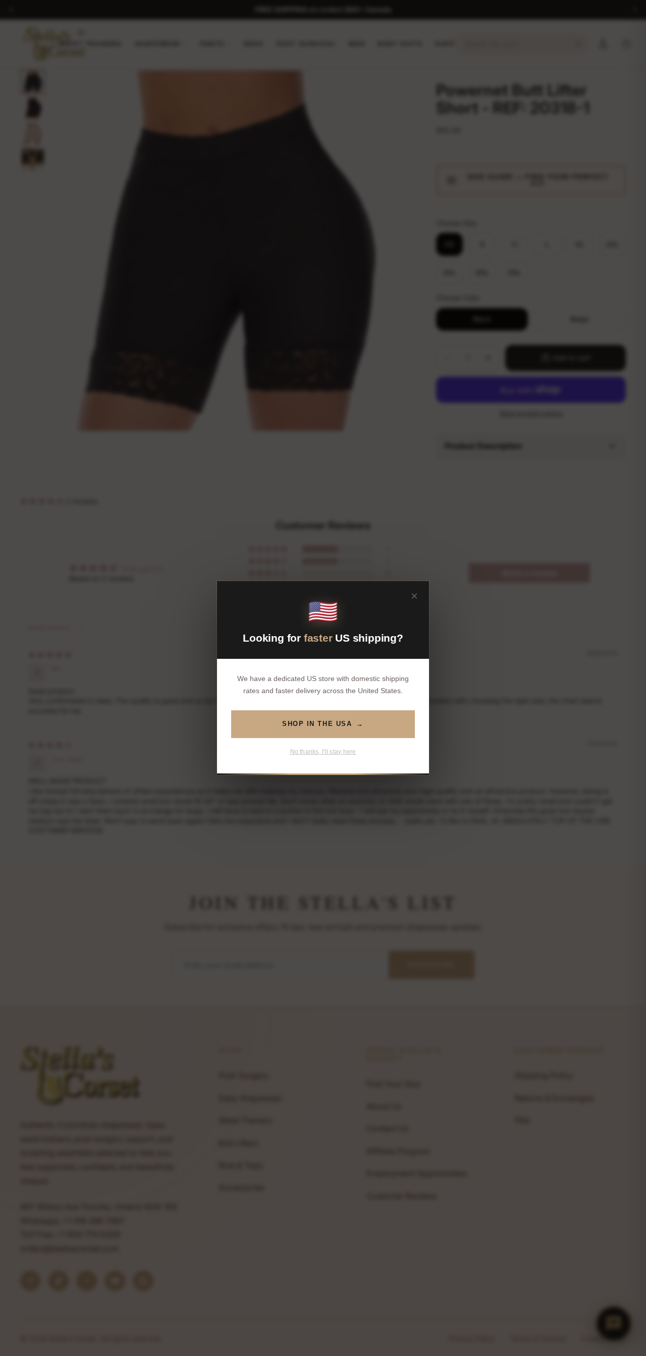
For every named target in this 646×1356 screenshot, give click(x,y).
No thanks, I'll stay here (323, 751)
